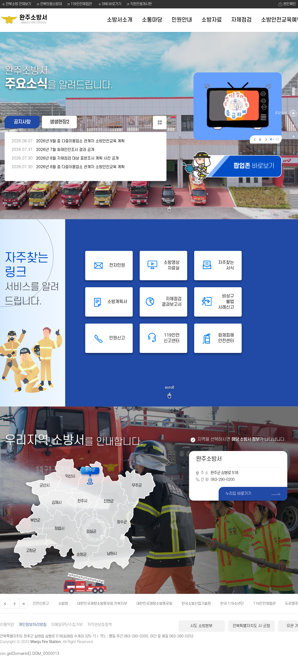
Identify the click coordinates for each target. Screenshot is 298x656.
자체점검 (241, 20)
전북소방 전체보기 (18, 4)
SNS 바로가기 (111, 4)
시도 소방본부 (201, 626)
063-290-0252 (181, 636)
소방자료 (211, 20)
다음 (265, 140)
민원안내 (182, 20)
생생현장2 (59, 122)
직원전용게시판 (141, 4)
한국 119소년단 (191, 603)
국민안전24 (285, 603)
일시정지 (260, 140)
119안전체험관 (81, 4)
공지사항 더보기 (159, 122)
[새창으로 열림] (237, 106)
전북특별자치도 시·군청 (251, 626)
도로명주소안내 (255, 603)
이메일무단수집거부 (67, 625)
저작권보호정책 (99, 625)
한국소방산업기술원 (155, 603)
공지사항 (22, 122)
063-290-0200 (222, 480)
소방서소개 (119, 20)
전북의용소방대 (51, 4)
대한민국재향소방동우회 (114, 603)
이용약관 (7, 625)
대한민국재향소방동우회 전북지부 (62, 603)
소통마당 (152, 20)
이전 (254, 140)
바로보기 (254, 166)
